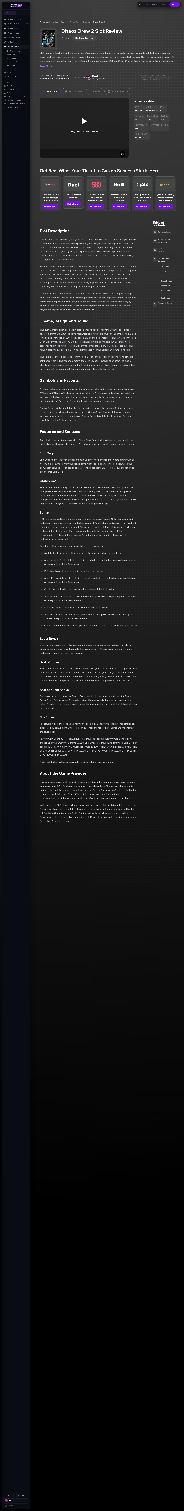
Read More (46, 66)
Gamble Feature (159, 124)
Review (96, 91)
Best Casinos (75, 91)
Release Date (142, 133)
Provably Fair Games (13, 62)
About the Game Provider (165, 304)
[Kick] (9, 1495)
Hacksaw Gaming (84, 38)
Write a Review (151, 4)
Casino (9, 13)
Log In (164, 4)
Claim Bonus (50, 206)
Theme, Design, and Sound (164, 240)
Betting (22, 13)
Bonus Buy (152, 116)
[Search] (140, 4)
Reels (163, 107)
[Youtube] (18, 1495)
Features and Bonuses (163, 259)
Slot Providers (11, 66)
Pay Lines (140, 116)
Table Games (11, 58)
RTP (137, 107)
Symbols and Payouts (163, 250)
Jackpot (165, 116)
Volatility (150, 107)
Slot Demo (52, 91)
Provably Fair (141, 124)
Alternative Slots (120, 91)
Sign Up (175, 4)
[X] (13, 1495)
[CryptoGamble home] (16, 5)
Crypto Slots (10, 55)
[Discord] (23, 1495)
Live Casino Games (13, 51)
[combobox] (16, 1500)
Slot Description (164, 232)
